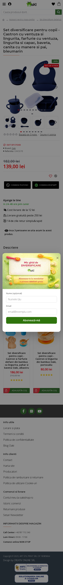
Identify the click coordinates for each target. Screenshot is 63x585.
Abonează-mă (31, 320)
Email (8, 305)
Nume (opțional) (14, 293)
